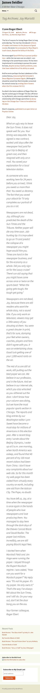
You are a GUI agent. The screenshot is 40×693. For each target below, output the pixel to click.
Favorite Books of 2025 (9, 645)
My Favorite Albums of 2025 (11, 638)
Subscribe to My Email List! (14, 670)
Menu (4, 11)
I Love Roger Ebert (12, 29)
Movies (25, 32)
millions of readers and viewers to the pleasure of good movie (19, 45)
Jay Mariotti (13, 35)
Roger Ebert (21, 35)
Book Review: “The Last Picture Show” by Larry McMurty (20, 641)
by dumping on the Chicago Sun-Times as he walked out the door (19, 101)
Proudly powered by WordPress (12, 689)
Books (20, 32)
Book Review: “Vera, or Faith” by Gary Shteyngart (17, 648)
